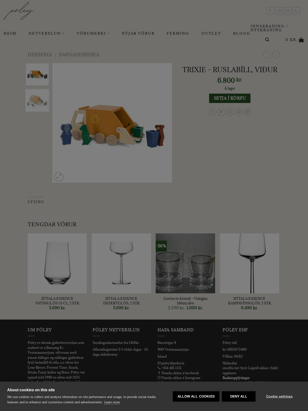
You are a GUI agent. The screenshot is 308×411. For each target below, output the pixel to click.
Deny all (238, 396)
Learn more (112, 402)
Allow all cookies (196, 396)
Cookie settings (279, 396)
